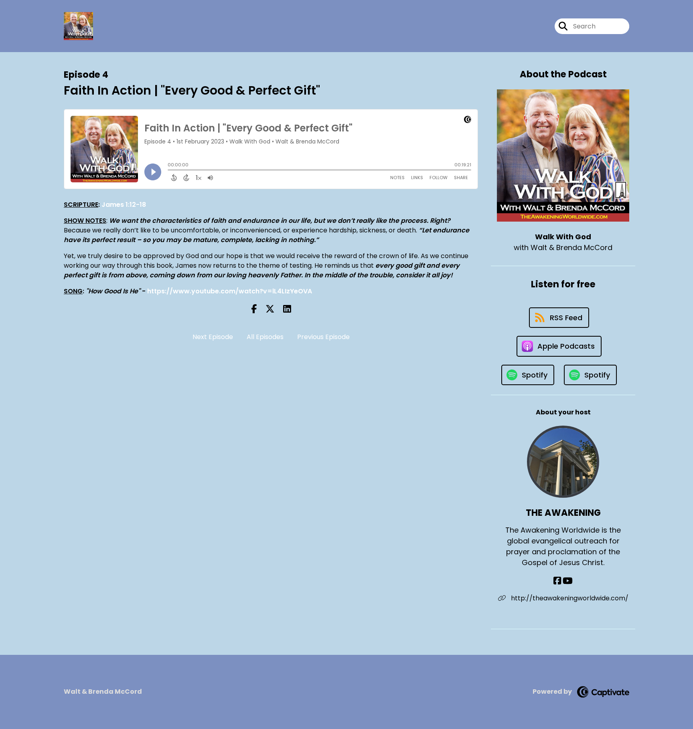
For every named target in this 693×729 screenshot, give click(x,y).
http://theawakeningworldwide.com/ (568, 598)
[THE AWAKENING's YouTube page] (568, 581)
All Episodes (265, 336)
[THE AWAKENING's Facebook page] (557, 581)
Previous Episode (323, 336)
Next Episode (212, 336)
